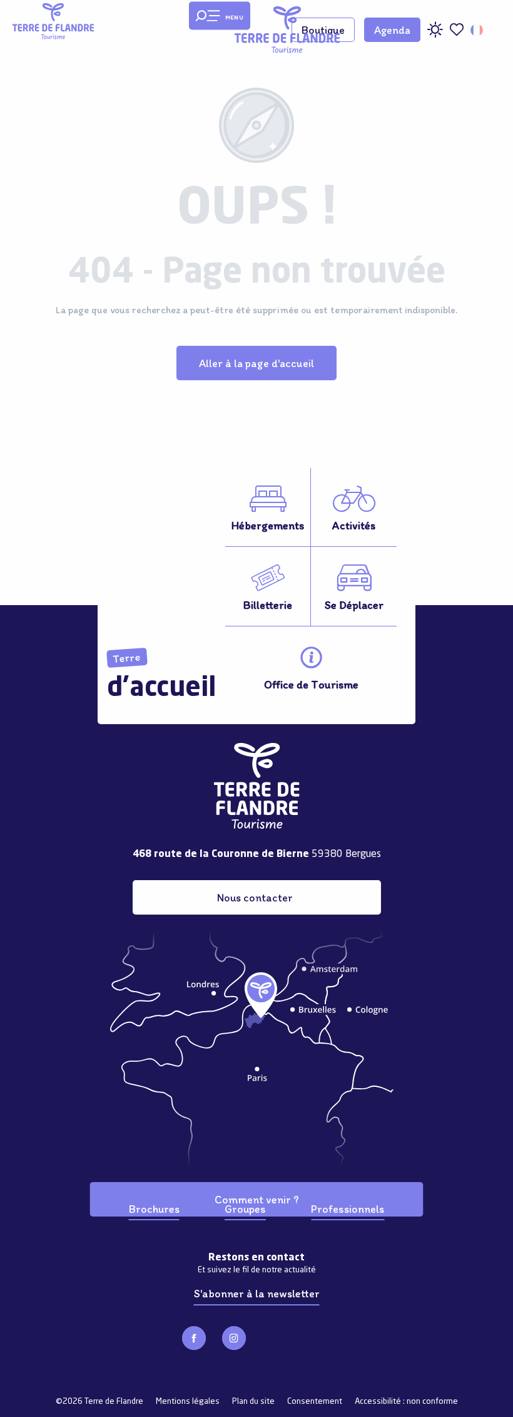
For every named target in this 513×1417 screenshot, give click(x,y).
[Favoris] (456, 29)
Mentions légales (188, 1402)
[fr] (477, 30)
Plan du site (253, 1402)
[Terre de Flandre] (287, 29)
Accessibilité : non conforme (406, 1402)
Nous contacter (255, 897)
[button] (477, 30)
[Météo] (435, 34)
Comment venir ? (256, 1199)
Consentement (314, 1402)
